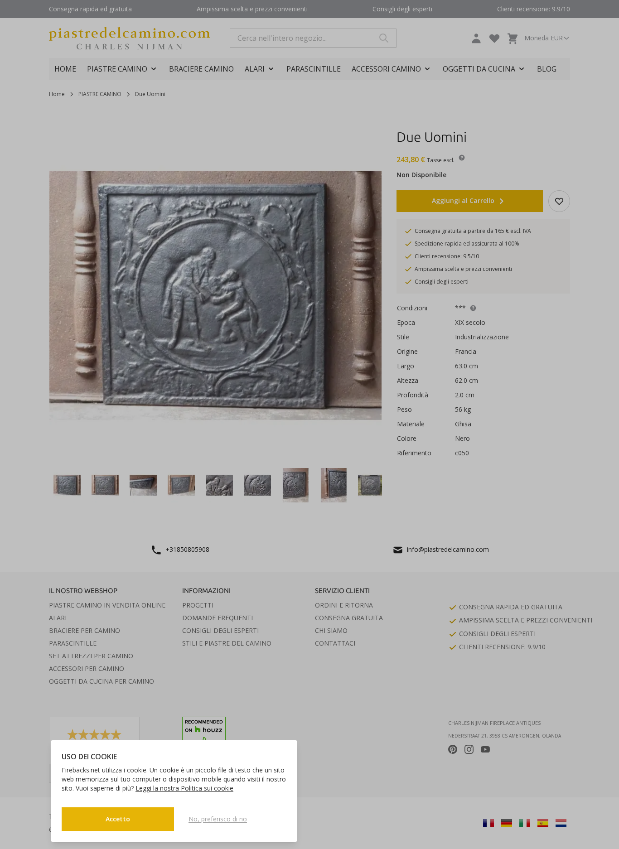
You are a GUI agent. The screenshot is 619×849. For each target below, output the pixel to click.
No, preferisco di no (218, 819)
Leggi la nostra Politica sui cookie (184, 788)
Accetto (118, 819)
